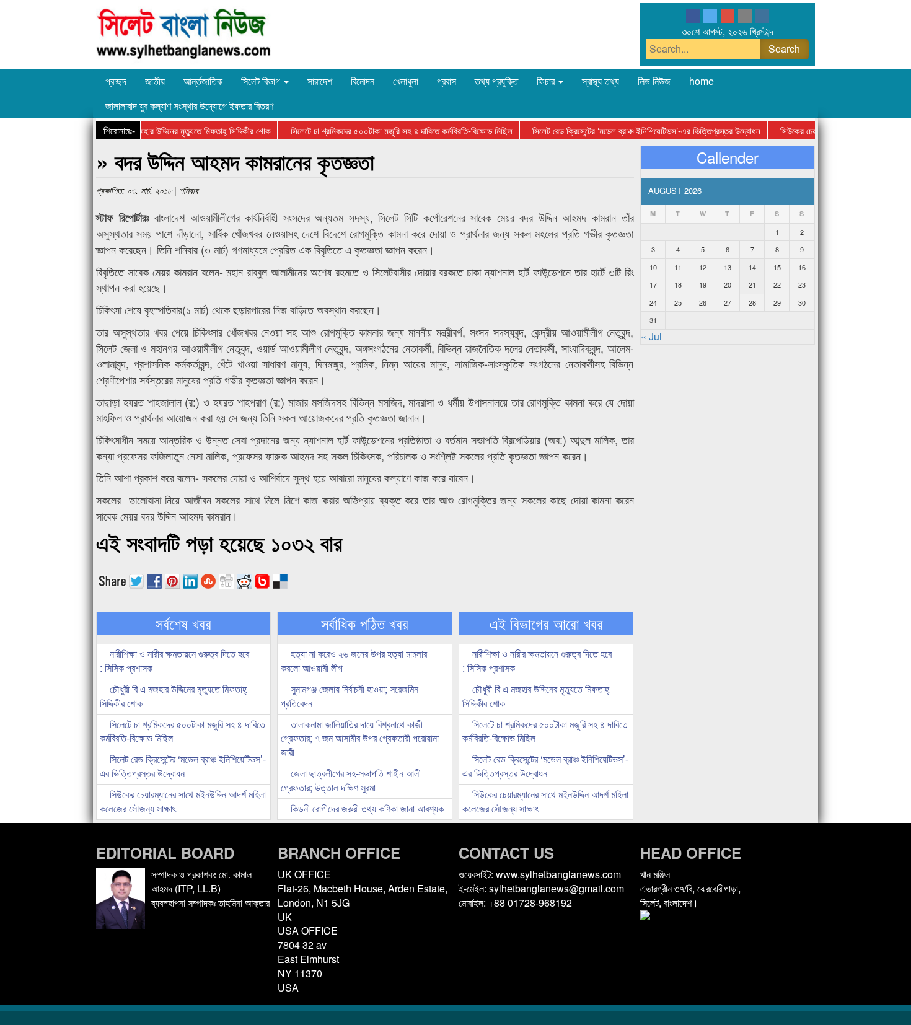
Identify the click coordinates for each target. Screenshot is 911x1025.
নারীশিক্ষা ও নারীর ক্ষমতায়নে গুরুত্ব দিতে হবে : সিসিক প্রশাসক (174, 660)
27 (727, 302)
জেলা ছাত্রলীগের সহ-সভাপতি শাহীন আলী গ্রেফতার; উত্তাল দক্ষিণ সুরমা (351, 780)
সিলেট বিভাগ (262, 81)
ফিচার (547, 81)
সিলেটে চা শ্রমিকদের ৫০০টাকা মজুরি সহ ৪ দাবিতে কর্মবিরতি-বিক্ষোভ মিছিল (387, 130)
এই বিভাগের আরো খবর (546, 623)
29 (777, 302)
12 (702, 267)
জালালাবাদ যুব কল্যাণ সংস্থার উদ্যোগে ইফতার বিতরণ (189, 106)
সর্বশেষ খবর (183, 623)
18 (678, 284)
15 (777, 267)
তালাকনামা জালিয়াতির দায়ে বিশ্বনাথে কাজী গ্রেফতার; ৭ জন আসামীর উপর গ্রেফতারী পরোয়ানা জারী (360, 738)
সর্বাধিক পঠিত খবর (364, 623)
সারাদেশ (319, 81)
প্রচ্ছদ (115, 81)
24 (653, 302)
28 (752, 302)
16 (802, 267)
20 (727, 284)
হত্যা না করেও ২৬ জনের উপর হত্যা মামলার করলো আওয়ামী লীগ (354, 660)
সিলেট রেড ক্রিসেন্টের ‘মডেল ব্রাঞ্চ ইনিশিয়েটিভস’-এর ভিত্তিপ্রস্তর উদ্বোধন (631, 130)
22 (777, 284)
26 (702, 302)
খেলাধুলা (405, 81)
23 (802, 284)
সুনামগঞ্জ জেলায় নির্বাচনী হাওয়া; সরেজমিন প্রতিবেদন (349, 696)
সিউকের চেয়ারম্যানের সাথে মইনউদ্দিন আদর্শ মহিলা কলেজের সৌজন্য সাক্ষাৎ (183, 801)
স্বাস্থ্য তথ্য (600, 81)
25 (678, 302)
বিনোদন (362, 81)
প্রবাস (446, 81)
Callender (728, 157)
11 (678, 267)
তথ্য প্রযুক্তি (496, 81)
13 (727, 267)
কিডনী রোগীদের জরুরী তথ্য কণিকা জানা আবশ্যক (366, 808)
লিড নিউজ (654, 81)
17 (653, 284)
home (701, 81)
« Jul (651, 336)
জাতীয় (155, 81)
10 (653, 267)
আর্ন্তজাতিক (202, 81)
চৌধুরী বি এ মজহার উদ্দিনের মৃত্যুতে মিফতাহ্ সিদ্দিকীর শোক (169, 130)
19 (702, 284)
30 (802, 302)
